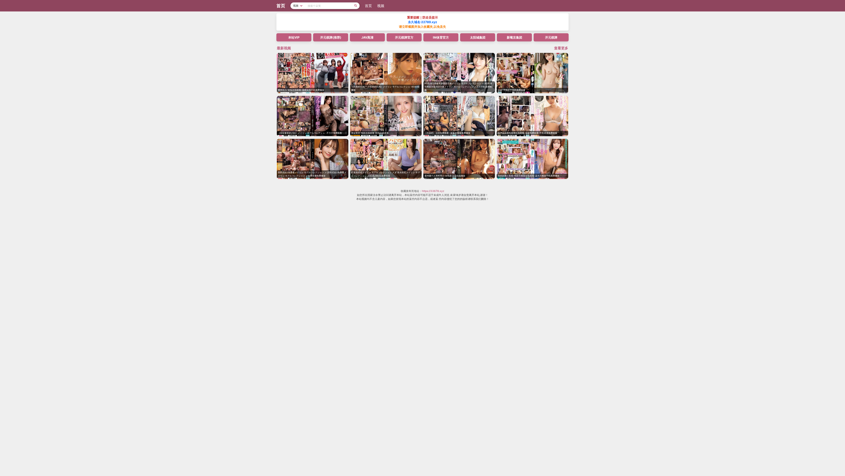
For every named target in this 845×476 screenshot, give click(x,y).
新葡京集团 (514, 37)
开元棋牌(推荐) (330, 37)
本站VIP (293, 37)
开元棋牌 (551, 37)
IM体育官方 (441, 37)
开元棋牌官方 (404, 37)
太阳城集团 (477, 37)
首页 (368, 6)
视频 (380, 6)
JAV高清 (367, 37)
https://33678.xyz (433, 191)
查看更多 (561, 48)
